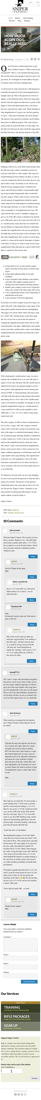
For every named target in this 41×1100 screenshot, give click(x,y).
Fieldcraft (15, 510)
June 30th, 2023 (15, 715)
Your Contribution (8, 1067)
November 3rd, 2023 (16, 796)
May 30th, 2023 (15, 675)
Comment (7, 937)
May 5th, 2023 (17, 584)
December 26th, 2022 (16, 533)
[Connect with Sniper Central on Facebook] (15, 1095)
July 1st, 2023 (15, 738)
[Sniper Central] (20, 10)
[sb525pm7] (20, 357)
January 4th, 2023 (17, 564)
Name (6, 954)
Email (6, 963)
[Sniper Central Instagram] (25, 1095)
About (38, 2)
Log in (30, 2)
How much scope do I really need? (16, 40)
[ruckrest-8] (20, 151)
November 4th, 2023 (17, 901)
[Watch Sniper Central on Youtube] (22, 1095)
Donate (35, 1078)
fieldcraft (11, 512)
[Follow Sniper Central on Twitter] (19, 1095)
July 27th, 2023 (16, 609)
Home (10, 18)
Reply (33, 556)
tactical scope (19, 512)
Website (6, 972)
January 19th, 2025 (19, 632)
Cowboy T (16, 629)
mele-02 (14, 561)
